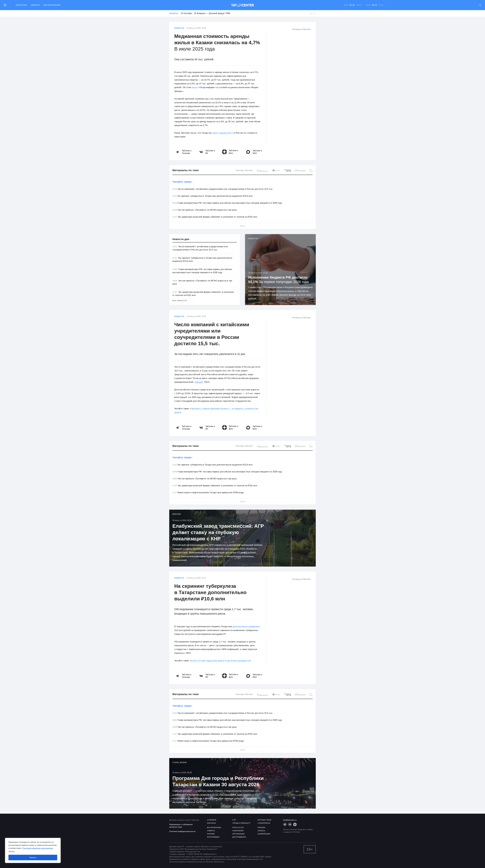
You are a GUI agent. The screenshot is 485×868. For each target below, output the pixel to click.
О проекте (211, 820)
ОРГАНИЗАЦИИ (238, 834)
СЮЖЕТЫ (211, 831)
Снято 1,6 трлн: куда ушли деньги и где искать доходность (220, 660)
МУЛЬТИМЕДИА (213, 837)
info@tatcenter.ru (290, 820)
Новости (179, 28)
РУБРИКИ (211, 834)
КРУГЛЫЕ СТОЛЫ (264, 820)
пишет (195, 87)
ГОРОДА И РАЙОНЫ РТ (241, 823)
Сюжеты (35, 5)
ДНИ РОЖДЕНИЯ (239, 837)
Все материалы (52, 5)
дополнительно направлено (246, 626)
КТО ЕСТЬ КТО (238, 827)
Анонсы (173, 13)
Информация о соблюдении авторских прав (181, 825)
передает (199, 382)
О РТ (234, 820)
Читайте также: (182, 181)
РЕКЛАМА (261, 827)
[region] (33, 850)
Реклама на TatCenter (301, 29)
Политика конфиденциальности (182, 831)
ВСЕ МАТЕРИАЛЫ (214, 827)
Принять (32, 857)
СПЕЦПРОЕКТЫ (264, 823)
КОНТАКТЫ (211, 823)
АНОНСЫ (261, 831)
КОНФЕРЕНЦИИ (264, 834)
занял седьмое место (223, 133)
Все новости (179, 301)
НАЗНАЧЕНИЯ (238, 831)
